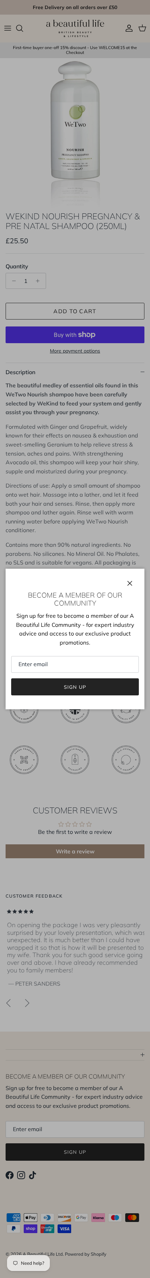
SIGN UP (75, 687)
